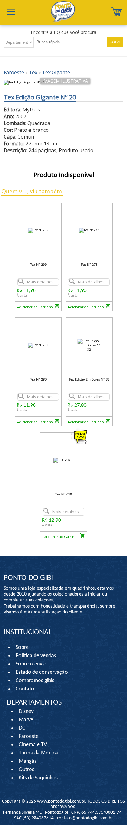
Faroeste (14, 72)
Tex (32, 72)
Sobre (22, 647)
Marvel (27, 720)
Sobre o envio (31, 664)
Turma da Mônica (38, 753)
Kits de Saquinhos (38, 778)
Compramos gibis (35, 681)
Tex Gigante (54, 72)
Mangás (27, 761)
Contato (25, 689)
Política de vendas (36, 656)
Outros (26, 770)
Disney (26, 711)
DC (22, 728)
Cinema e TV (33, 745)
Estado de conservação (42, 672)
